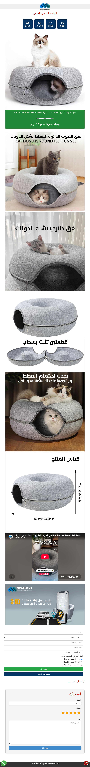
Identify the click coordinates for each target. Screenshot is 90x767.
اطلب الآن (43, 669)
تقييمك (79, 708)
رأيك (79, 719)
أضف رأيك (45, 748)
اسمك (79, 700)
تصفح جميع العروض (43, 674)
